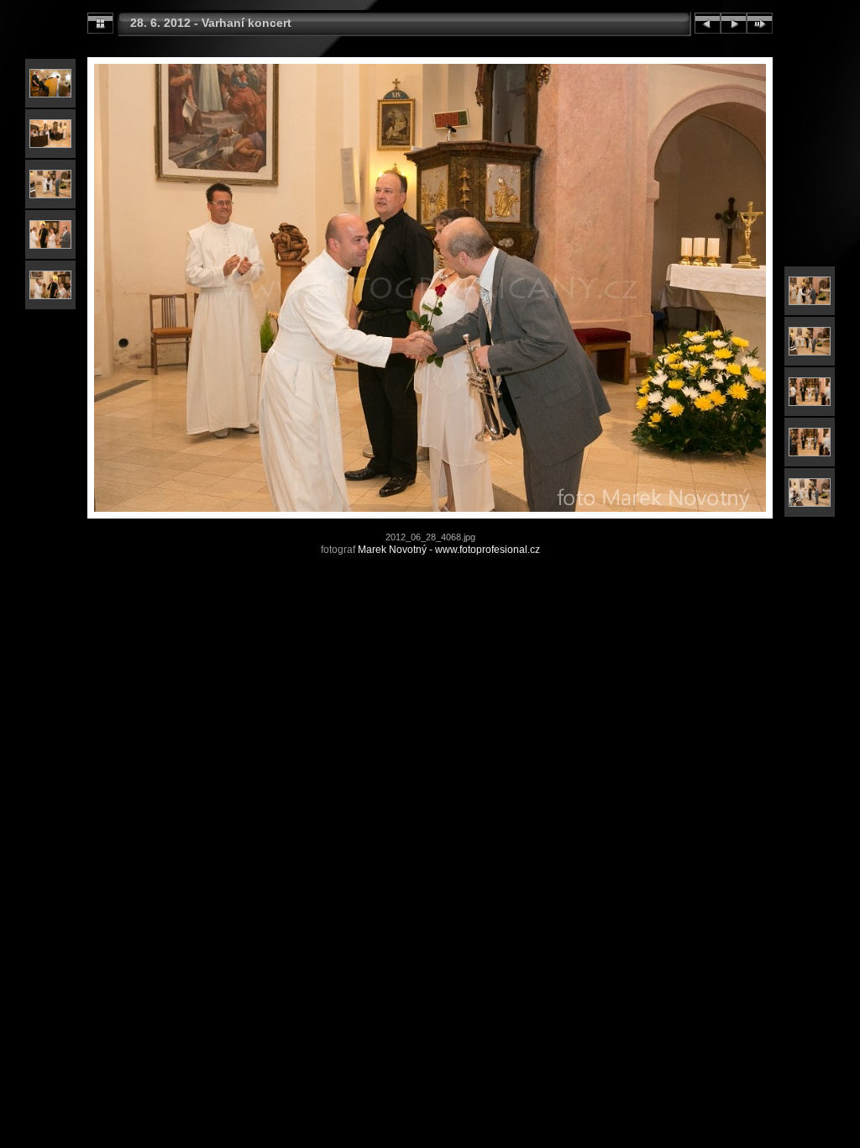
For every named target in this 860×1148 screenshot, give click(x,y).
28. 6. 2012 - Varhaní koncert (210, 22)
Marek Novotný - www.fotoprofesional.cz (449, 550)
